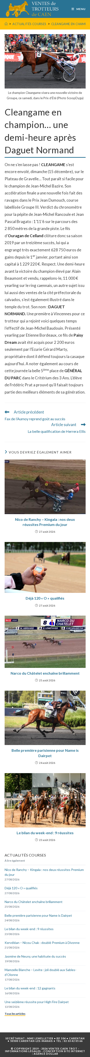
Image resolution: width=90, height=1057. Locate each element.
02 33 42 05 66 (73, 1040)
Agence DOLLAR (46, 1053)
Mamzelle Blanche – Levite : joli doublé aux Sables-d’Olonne (40, 972)
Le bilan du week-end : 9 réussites (45, 832)
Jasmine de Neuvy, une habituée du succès (35, 956)
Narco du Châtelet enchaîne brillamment (45, 673)
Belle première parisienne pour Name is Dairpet (45, 753)
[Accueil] (6, 24)
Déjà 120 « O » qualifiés (45, 598)
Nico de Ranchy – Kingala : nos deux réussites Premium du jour (45, 522)
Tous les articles (15, 1013)
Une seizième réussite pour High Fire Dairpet (37, 1002)
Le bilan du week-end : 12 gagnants (30, 988)
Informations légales (23, 1051)
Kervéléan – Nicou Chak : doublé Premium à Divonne (42, 943)
